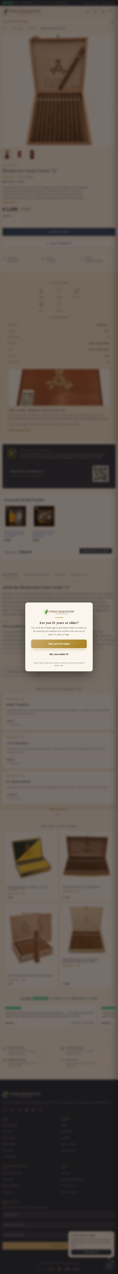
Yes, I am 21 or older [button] (59, 643)
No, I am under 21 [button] (59, 654)
